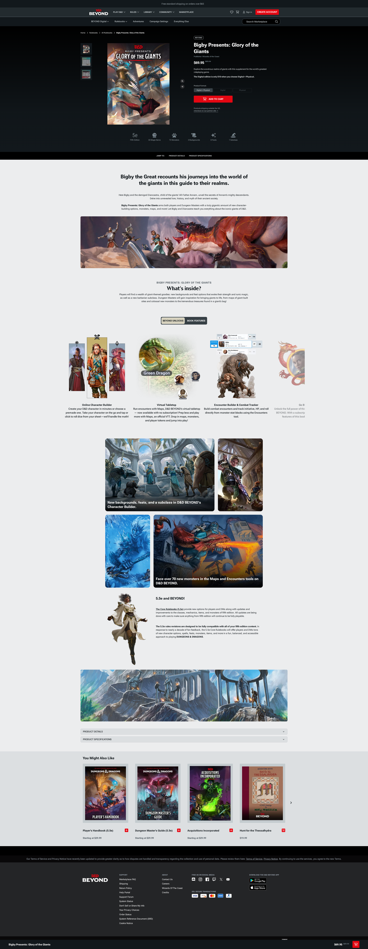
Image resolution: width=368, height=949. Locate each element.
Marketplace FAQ (127, 879)
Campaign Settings (159, 21)
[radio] (203, 90)
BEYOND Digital (99, 21)
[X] (221, 879)
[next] (299, 372)
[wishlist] (231, 12)
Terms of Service (254, 859)
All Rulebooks (107, 33)
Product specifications (200, 156)
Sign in (249, 12)
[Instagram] (200, 879)
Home (82, 33)
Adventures (138, 21)
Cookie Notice (126, 923)
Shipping (123, 883)
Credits (165, 892)
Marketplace (186, 12)
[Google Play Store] (258, 881)
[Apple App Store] (258, 888)
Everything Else (181, 21)
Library (148, 12)
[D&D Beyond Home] (98, 12)
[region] (86, 62)
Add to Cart (216, 99)
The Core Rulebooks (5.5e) (170, 609)
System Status (126, 901)
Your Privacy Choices (129, 910)
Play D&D (118, 12)
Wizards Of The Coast (172, 888)
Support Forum (126, 897)
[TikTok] (235, 879)
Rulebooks (120, 21)
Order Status (125, 914)
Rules (133, 12)
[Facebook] (207, 879)
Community (165, 12)
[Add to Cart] (283, 830)
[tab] (173, 320)
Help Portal (124, 892)
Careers (165, 883)
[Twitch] (214, 879)
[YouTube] (228, 879)
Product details (177, 156)
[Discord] (193, 879)
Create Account (267, 12)
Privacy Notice (271, 859)
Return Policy (125, 888)
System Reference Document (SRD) (136, 918)
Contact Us (167, 879)
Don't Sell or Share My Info (131, 905)
